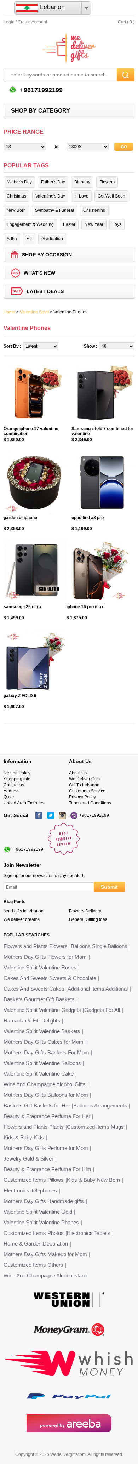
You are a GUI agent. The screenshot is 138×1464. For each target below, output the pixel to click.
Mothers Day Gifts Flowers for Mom (45, 957)
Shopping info (17, 778)
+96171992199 (40, 89)
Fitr (29, 238)
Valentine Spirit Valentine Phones (41, 1222)
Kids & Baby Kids (24, 1137)
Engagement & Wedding (30, 224)
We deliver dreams (22, 919)
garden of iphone (20, 517)
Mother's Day (19, 182)
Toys (117, 224)
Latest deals (45, 291)
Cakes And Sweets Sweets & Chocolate (50, 978)
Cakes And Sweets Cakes (34, 989)
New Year (94, 224)
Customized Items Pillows (34, 1180)
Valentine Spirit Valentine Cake (39, 1074)
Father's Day (53, 182)
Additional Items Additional (98, 989)
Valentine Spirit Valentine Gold (38, 1212)
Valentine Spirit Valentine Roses (40, 967)
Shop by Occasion (47, 254)
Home (9, 311)
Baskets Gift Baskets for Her (37, 1106)
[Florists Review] (64, 853)
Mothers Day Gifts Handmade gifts (44, 1201)
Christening (94, 210)
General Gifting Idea (88, 919)
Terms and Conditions (90, 803)
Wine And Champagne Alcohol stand (45, 1275)
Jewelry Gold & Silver (28, 1159)
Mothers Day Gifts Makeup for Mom (45, 1254)
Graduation (52, 238)
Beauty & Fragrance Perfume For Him (47, 1169)
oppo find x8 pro (87, 517)
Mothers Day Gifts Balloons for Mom (46, 1095)
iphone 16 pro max (85, 606)
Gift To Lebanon (84, 784)
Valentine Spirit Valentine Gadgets (42, 1010)
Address (11, 790)
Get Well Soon (111, 196)
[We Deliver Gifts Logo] (69, 48)
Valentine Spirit (34, 311)
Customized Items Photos (34, 1233)
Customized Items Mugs (95, 1127)
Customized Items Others (33, 1265)
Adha (12, 238)
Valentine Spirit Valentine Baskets (42, 1031)
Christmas (16, 196)
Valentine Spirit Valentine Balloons (42, 1063)
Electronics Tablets (88, 1233)
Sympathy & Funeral (54, 210)
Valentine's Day (50, 196)
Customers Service (87, 790)
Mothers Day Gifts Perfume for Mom (46, 1148)
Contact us (14, 784)
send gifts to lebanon (24, 910)
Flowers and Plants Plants (34, 1127)
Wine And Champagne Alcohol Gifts (45, 1084)
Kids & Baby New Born (93, 1180)
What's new (39, 273)
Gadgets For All (102, 1010)
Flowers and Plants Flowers (36, 946)
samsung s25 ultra (22, 606)
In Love (81, 196)
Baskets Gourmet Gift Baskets (39, 999)
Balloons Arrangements (100, 1106)
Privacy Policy (82, 796)
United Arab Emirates (24, 803)
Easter (69, 224)
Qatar (9, 796)
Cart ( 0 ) (126, 21)
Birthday (82, 182)
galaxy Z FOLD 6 (20, 695)
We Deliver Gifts (84, 778)
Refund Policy (17, 772)
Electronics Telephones (30, 1190)
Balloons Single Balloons (99, 946)
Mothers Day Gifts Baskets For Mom (46, 1052)
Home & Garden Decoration (36, 1244)
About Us (78, 772)
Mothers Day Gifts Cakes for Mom (44, 1042)
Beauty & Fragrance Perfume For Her (47, 1116)
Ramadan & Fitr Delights (32, 1021)
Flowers (107, 182)
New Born (16, 210)
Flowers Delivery (85, 910)
